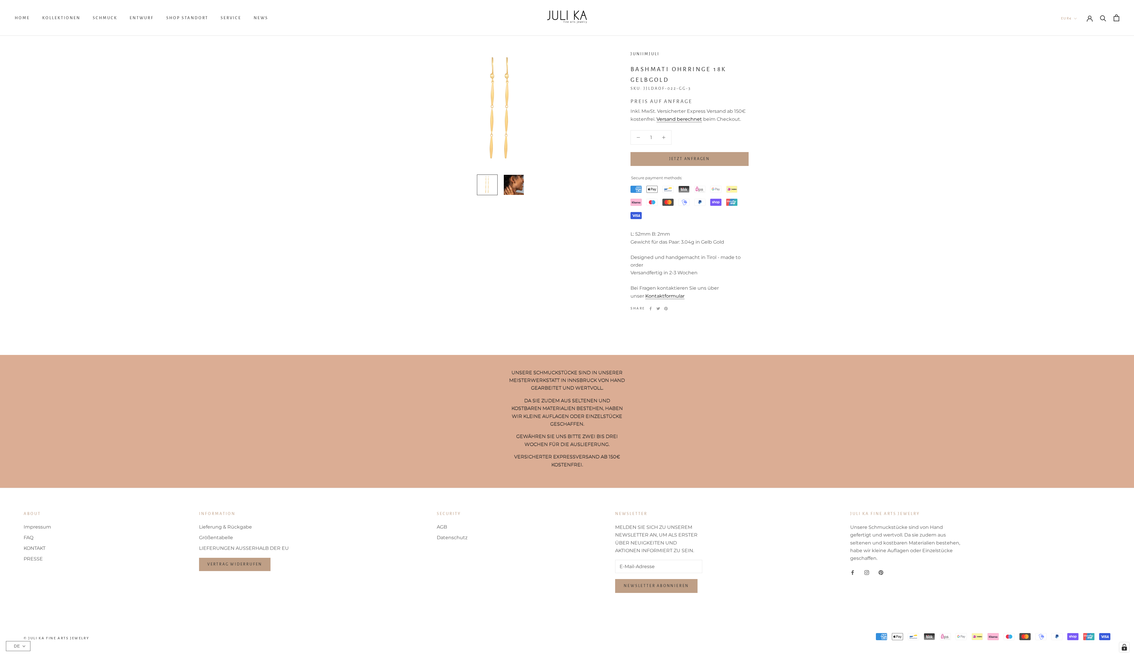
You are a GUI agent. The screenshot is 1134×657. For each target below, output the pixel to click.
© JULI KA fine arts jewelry (56, 638)
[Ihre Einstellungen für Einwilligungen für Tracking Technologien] (1124, 647)
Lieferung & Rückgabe (225, 527)
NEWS (261, 18)
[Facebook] (650, 308)
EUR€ (1066, 18)
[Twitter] (658, 308)
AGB (442, 527)
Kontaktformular (665, 296)
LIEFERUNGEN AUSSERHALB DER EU (244, 548)
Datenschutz (452, 537)
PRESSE (33, 559)
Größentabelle (216, 537)
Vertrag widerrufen (234, 564)
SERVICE (231, 18)
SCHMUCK (105, 18)
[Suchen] (1103, 18)
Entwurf (142, 18)
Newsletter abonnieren (656, 586)
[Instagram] (866, 572)
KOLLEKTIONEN (61, 18)
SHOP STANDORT (187, 18)
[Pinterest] (666, 308)
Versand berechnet (679, 119)
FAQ (28, 537)
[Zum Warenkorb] (1116, 17)
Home (22, 18)
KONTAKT (34, 548)
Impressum (37, 527)
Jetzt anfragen (689, 159)
